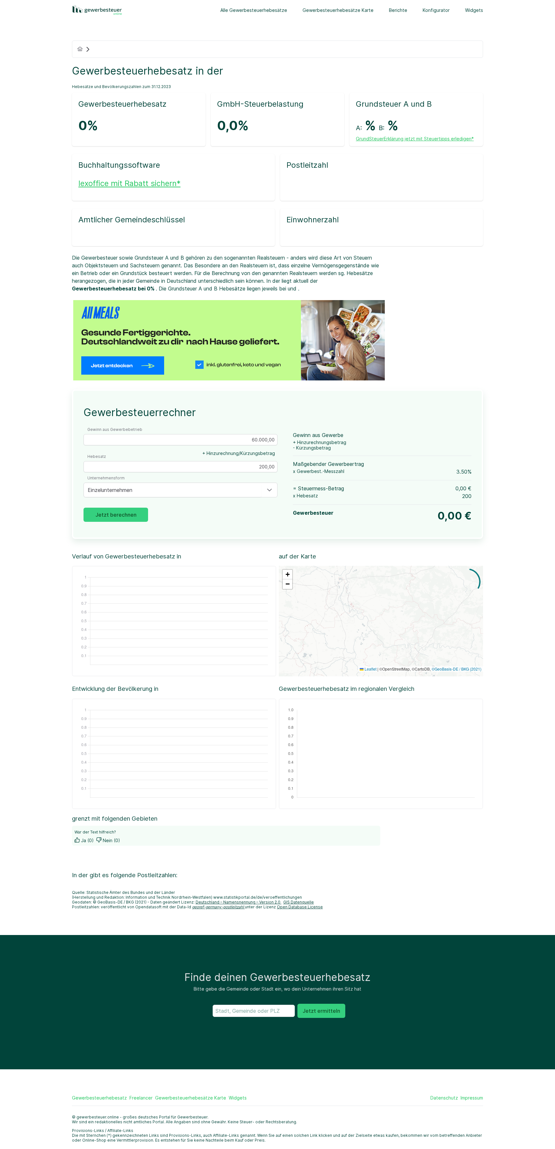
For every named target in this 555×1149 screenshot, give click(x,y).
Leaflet (370, 669)
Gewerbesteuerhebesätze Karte (338, 10)
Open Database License (300, 906)
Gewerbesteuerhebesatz (99, 1097)
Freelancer (141, 1097)
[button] (269, 490)
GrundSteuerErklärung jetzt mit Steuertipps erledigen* (415, 138)
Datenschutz (444, 1097)
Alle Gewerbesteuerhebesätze (253, 10)
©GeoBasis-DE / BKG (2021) (456, 669)
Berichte (398, 10)
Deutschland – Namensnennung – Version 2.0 (238, 902)
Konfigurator (436, 10)
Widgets (474, 10)
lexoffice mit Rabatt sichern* (129, 183)
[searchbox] (254, 1011)
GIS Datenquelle (298, 902)
